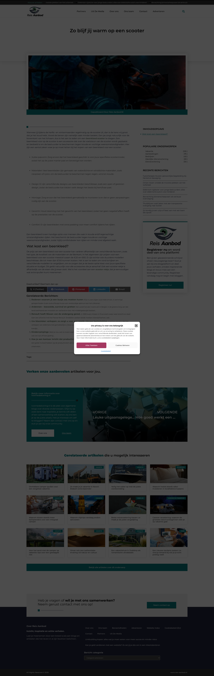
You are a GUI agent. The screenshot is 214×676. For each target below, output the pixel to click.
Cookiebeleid (106, 351)
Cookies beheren (123, 345)
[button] (136, 325)
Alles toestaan (91, 345)
